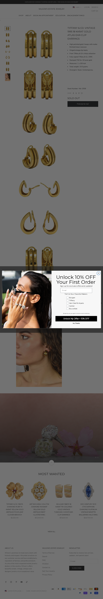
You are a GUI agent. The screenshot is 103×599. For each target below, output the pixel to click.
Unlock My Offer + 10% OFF (76, 319)
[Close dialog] (98, 273)
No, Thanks (76, 323)
